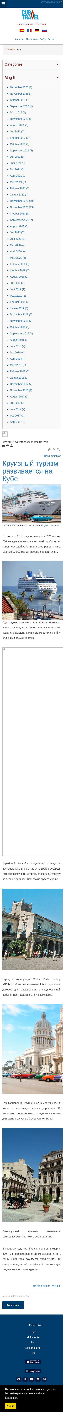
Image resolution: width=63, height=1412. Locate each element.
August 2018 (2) (19, 339)
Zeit (33, 1342)
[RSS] (54, 449)
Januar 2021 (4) (19, 194)
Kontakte (19, 39)
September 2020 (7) (21, 220)
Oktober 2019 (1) (19, 270)
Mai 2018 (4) (17, 352)
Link (33, 1353)
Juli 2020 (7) (17, 232)
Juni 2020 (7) (17, 238)
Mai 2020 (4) (17, 245)
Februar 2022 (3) (19, 138)
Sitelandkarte (33, 1348)
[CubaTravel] (31, 15)
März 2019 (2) (18, 295)
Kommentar (54, 456)
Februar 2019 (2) (19, 302)
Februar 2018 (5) (19, 371)
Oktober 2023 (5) (19, 100)
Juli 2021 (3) (17, 156)
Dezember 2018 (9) (21, 314)
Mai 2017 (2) (17, 415)
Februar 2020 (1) (19, 264)
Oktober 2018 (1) (19, 327)
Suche (51, 39)
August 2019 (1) (19, 276)
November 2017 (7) (21, 390)
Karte (33, 1332)
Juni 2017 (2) (17, 409)
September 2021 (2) (21, 150)
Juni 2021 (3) (17, 163)
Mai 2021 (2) (17, 169)
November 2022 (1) (21, 118)
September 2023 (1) (21, 106)
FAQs (43, 39)
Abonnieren (32, 39)
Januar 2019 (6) (19, 308)
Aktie (58, 1285)
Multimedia (33, 1337)
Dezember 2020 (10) (22, 201)
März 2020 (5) (18, 257)
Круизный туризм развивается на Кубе (30, 471)
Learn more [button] (11, 1397)
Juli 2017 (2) (17, 403)
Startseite (10, 49)
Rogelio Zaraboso (50, 525)
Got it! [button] (10, 1406)
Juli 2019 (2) (17, 283)
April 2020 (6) (18, 251)
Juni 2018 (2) (17, 346)
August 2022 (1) (19, 125)
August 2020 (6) (19, 226)
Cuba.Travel (36, 1325)
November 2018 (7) (21, 320)
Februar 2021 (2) (19, 188)
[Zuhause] (50, 449)
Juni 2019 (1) (17, 289)
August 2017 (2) (19, 396)
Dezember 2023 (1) (21, 87)
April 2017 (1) (18, 422)
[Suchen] (59, 449)
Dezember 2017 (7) (21, 384)
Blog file (11, 78)
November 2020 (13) (22, 207)
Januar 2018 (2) (19, 377)
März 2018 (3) (18, 365)
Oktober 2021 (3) (19, 144)
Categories (14, 64)
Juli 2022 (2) (17, 131)
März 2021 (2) (18, 182)
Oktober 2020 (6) (19, 213)
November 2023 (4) (21, 93)
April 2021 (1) (18, 175)
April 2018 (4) (18, 358)
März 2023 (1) (18, 112)
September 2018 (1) (21, 333)
